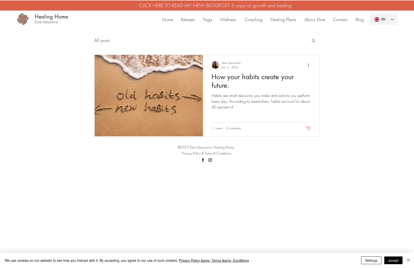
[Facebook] (203, 160)
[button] (313, 40)
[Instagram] (210, 160)
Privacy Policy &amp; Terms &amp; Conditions (214, 260)
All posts (102, 40)
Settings (371, 260)
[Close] (408, 260)
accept (393, 260)
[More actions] (310, 65)
